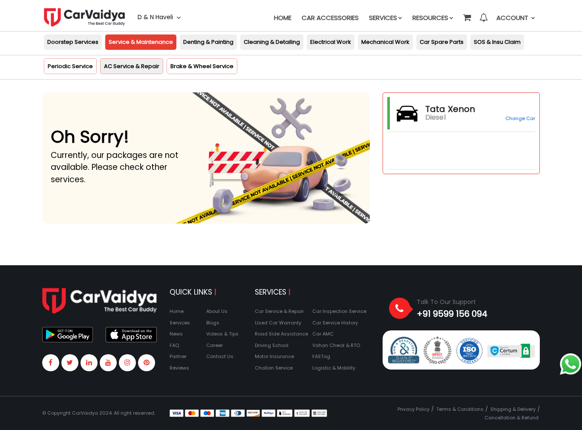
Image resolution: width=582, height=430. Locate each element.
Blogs (212, 322)
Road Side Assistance (281, 333)
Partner (178, 356)
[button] (466, 13)
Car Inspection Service (339, 311)
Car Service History (335, 322)
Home (282, 17)
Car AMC (323, 333)
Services (383, 17)
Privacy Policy (413, 409)
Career (214, 345)
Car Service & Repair (279, 311)
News (176, 333)
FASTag (321, 356)
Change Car (520, 118)
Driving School (271, 345)
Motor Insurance (274, 356)
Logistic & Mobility (333, 367)
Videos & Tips (222, 333)
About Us (217, 311)
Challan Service (274, 367)
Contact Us (219, 356)
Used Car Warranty (278, 322)
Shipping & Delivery (513, 409)
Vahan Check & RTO (336, 345)
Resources (430, 17)
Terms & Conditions (460, 409)
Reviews (179, 367)
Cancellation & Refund (511, 417)
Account (513, 17)
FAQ (174, 345)
